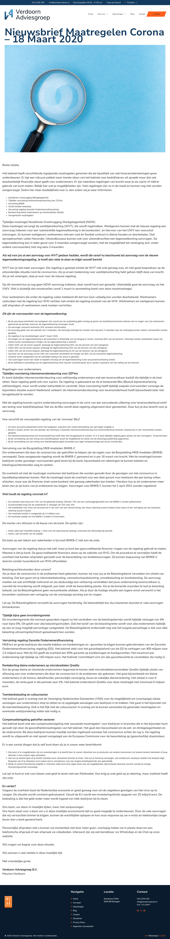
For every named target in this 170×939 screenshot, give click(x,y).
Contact (142, 14)
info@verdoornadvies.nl (59, 2)
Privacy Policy (79, 922)
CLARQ (161, 935)
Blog (132, 14)
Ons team (77, 902)
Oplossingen (118, 14)
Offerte (157, 14)
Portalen (131, 2)
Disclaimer (77, 918)
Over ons (101, 14)
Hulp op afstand (114, 2)
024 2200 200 (38, 2)
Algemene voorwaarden (83, 926)
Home (90, 14)
